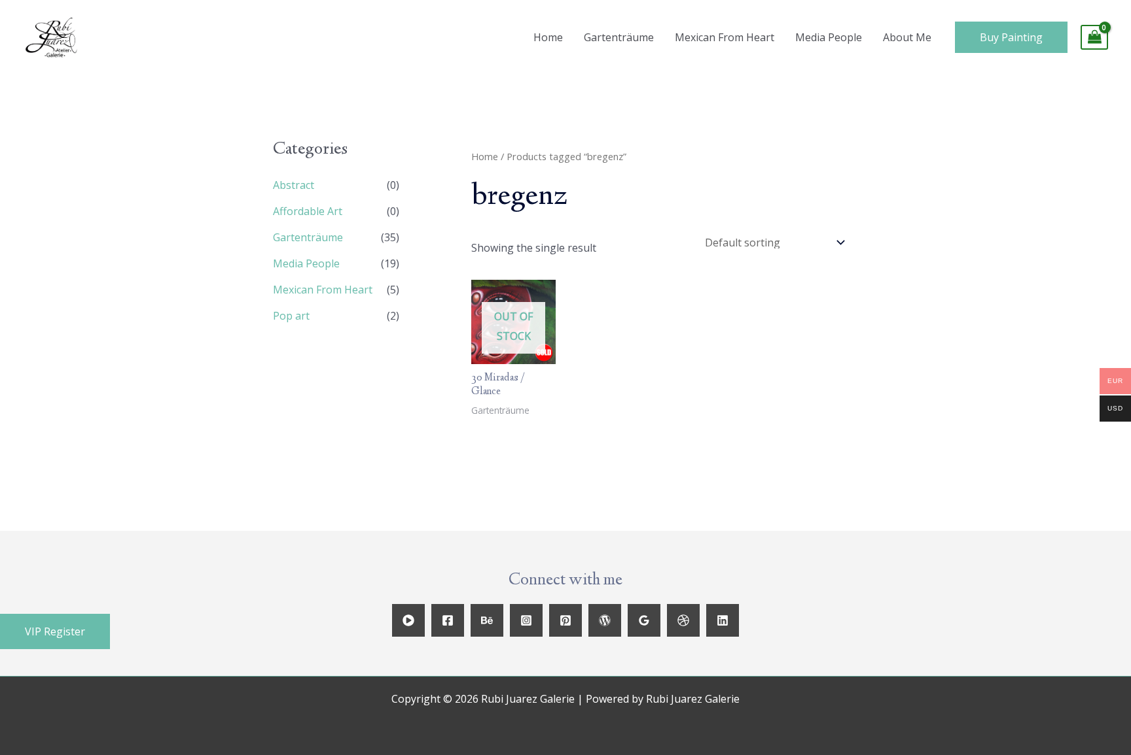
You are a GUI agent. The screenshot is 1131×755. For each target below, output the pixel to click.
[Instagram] (526, 620)
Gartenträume (619, 37)
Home (548, 37)
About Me (907, 37)
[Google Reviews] (644, 620)
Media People (828, 37)
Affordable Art (307, 211)
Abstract (293, 185)
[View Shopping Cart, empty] (1094, 37)
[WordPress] (604, 620)
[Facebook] (447, 620)
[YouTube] (408, 620)
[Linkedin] (722, 620)
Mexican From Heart (724, 37)
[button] (55, 631)
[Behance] (487, 620)
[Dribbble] (683, 620)
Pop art (291, 316)
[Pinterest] (565, 620)
